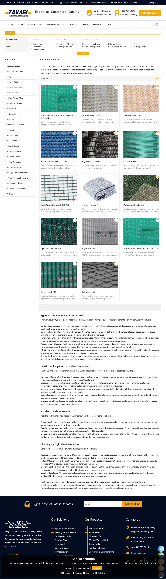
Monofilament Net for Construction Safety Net (57, 116)
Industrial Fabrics (34, 24)
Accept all (97, 568)
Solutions (73, 24)
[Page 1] (42, 307)
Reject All (68, 568)
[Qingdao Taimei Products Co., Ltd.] (18, 13)
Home (10, 24)
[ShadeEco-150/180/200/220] (59, 144)
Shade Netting (95, 544)
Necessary (67, 573)
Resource (97, 24)
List (153, 78)
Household (60, 544)
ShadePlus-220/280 (132, 115)
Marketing (101, 573)
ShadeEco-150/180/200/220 (54, 161)
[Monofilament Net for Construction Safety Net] (59, 98)
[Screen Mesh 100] (59, 275)
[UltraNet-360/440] (141, 144)
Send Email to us (138, 553)
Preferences (89, 573)
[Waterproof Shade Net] (141, 188)
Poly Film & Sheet (97, 548)
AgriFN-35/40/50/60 (91, 161)
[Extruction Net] (100, 275)
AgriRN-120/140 (89, 248)
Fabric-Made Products (55, 24)
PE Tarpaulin (94, 532)
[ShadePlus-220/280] (141, 98)
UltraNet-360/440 (131, 161)
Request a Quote (150, 12)
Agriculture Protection (65, 528)
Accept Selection (82, 568)
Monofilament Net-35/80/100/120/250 (141, 248)
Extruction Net (88, 292)
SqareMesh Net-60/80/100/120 (55, 205)
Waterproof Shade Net (133, 205)
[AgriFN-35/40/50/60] (100, 144)
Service (85, 24)
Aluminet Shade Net (91, 205)
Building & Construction (65, 532)
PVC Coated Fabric (97, 528)
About (20, 24)
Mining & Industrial (63, 536)
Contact (109, 24)
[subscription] (132, 504)
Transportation (61, 552)
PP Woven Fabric (96, 536)
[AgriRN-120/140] (100, 231)
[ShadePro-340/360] (100, 98)
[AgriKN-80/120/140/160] (59, 231)
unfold (82, 53)
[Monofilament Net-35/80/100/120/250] (141, 231)
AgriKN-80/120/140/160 (51, 248)
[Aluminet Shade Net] (100, 188)
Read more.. (14, 554)
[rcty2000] (161, 549)
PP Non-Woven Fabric (99, 540)
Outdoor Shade (62, 540)
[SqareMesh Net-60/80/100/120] (59, 188)
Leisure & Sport (62, 548)
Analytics (78, 573)
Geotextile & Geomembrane (101, 552)
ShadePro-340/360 (91, 115)
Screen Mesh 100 (48, 292)
